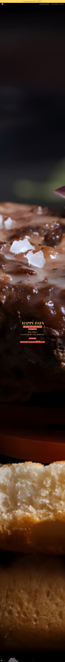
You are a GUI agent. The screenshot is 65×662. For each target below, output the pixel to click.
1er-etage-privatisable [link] (55, 4)
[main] (32, 332)
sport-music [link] (62, 4)
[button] (32, 660)
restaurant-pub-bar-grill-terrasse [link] (44, 4)
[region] (32, 1)
